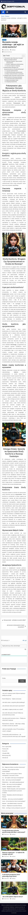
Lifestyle (4, 753)
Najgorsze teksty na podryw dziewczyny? (15, 767)
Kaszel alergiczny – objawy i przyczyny (11, 699)
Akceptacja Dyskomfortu (11, 81)
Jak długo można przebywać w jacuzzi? (15, 808)
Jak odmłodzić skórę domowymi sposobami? (13, 706)
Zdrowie (4, 757)
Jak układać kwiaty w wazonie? (15, 803)
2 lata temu (6, 49)
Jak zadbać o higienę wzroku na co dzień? (12, 709)
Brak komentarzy (8, 51)
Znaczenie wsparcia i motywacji (13, 65)
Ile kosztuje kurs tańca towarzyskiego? (15, 801)
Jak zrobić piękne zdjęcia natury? (12, 896)
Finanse (4, 39)
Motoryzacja (5, 755)
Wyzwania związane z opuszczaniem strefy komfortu (14, 62)
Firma (3, 751)
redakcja (13, 49)
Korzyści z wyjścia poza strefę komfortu (14, 64)
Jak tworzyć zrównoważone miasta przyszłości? (15, 626)
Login (25, 640)
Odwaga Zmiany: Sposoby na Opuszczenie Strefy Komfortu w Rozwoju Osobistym (14, 76)
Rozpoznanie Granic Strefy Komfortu (14, 78)
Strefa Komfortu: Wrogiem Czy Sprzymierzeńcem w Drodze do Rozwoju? (14, 68)
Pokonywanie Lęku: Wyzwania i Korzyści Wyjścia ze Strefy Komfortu (13, 58)
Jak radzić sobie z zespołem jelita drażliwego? (13, 702)
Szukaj (3, 678)
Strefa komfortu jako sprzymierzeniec (14, 72)
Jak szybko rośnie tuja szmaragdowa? (14, 777)
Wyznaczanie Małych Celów (12, 80)
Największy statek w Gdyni (13, 786)
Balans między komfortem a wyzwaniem (14, 73)
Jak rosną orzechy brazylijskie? (13, 780)
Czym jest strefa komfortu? (12, 70)
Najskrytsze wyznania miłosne (14, 805)
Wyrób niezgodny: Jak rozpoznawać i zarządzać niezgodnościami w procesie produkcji (13, 790)
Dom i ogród (5, 746)
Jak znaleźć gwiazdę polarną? (16, 782)
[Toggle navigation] (7, 12)
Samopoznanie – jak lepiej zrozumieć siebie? (15, 620)
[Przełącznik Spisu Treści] (22, 56)
